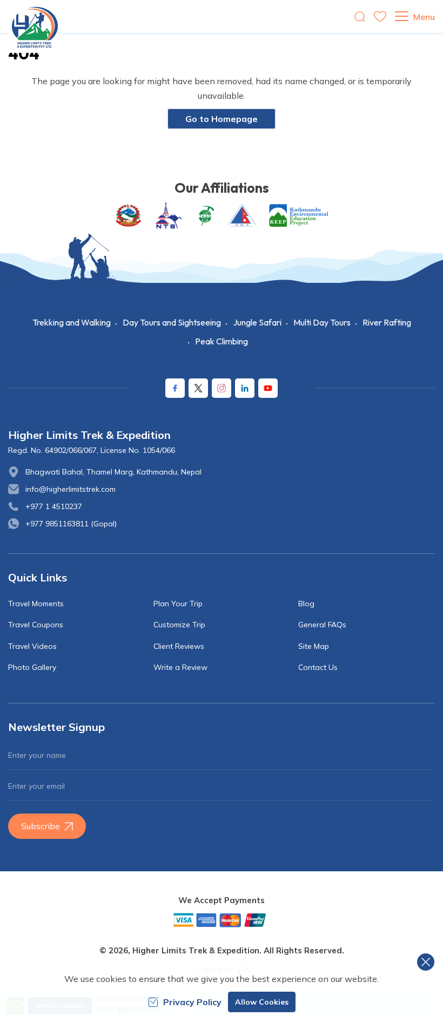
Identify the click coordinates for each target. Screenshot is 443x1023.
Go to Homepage (221, 118)
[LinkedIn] (244, 388)
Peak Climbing (221, 341)
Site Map (313, 646)
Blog (306, 603)
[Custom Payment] (221, 920)
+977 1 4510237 (53, 506)
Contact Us (318, 667)
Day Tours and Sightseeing (172, 322)
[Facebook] (175, 388)
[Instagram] (221, 388)
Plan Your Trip (178, 603)
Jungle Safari (257, 322)
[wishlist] (380, 16)
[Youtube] (268, 388)
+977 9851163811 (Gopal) (71, 524)
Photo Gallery (32, 667)
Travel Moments (36, 603)
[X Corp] (198, 388)
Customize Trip (179, 624)
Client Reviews (178, 646)
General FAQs (322, 624)
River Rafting (387, 322)
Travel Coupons (35, 624)
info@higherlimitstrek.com (70, 489)
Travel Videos (32, 646)
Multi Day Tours (322, 322)
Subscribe (40, 826)
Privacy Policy (192, 1002)
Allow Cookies (261, 1002)
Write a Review (180, 667)
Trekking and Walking (71, 322)
